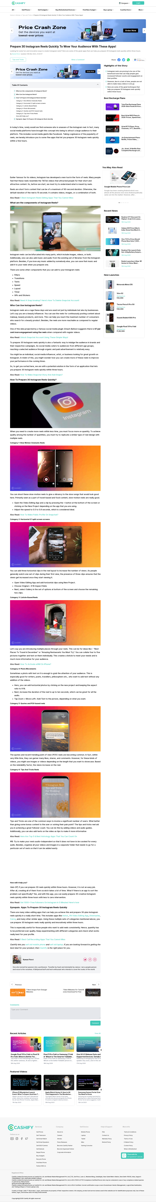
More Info (126, 1127)
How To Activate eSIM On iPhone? (35, 664)
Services (38, 1127)
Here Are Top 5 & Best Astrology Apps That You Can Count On (48, 836)
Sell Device (84, 1127)
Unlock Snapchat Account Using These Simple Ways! (44, 337)
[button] (138, 3)
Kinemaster (95, 916)
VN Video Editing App (79, 916)
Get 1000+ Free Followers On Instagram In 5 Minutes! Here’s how (49, 902)
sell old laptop (56, 944)
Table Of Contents (20, 85)
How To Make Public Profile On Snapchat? (39, 515)
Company (59, 1127)
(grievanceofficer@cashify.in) (21, 1183)
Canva (13, 919)
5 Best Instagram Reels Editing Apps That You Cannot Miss (46, 198)
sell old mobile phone (35, 944)
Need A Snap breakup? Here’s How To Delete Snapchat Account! (49, 300)
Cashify (43, 948)
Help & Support (106, 1127)
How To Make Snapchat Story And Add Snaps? (41, 375)
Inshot (65, 916)
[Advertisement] (55, 159)
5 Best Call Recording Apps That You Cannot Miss (42, 939)
